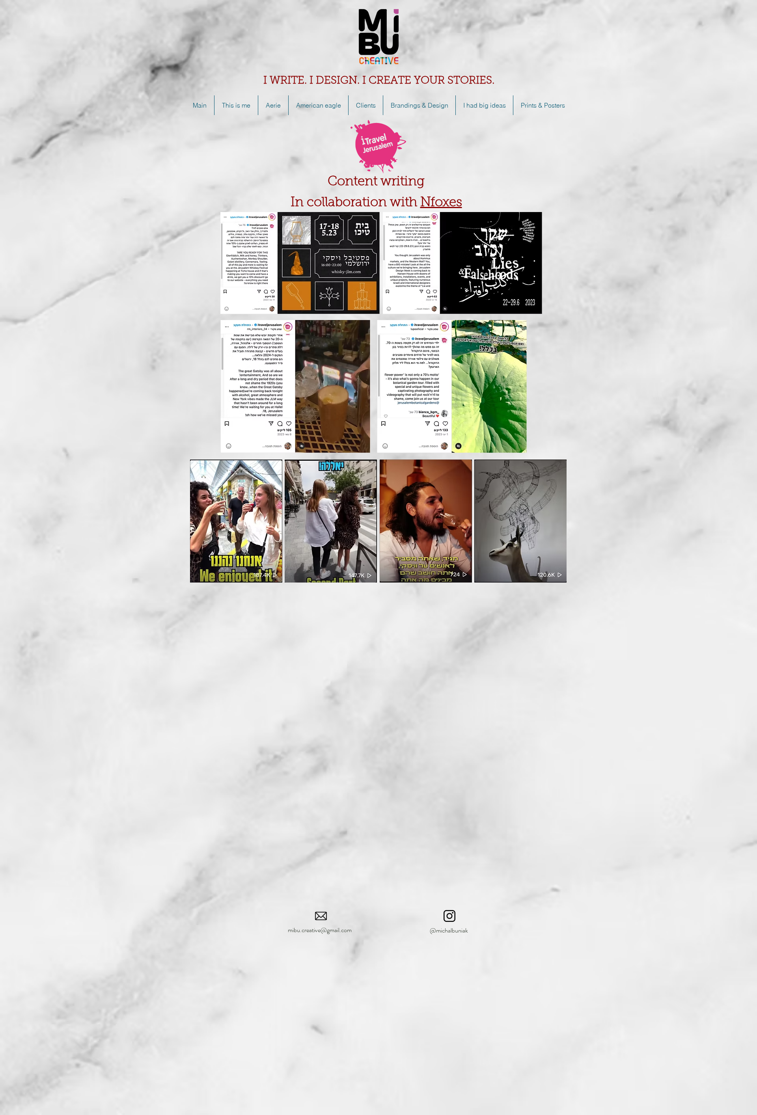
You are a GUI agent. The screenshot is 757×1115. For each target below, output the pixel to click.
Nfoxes (441, 202)
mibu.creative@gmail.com (320, 929)
